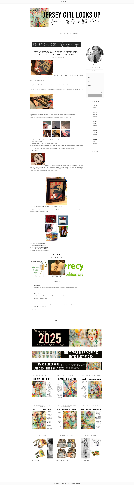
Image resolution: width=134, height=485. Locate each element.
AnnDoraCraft (45, 247)
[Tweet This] (53, 254)
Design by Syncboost (75, 483)
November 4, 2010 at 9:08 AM (40, 290)
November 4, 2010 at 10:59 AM (40, 306)
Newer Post (34, 321)
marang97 (43, 245)
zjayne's (33, 250)
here (43, 206)
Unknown (36, 285)
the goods (75, 33)
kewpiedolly (44, 249)
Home (56, 320)
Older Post (79, 321)
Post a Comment (36, 310)
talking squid (42, 243)
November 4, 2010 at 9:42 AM (40, 298)
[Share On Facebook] (55, 254)
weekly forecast (67, 33)
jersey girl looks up (66, 483)
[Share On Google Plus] (57, 254)
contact (61, 33)
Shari (35, 301)
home (57, 33)
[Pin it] (59, 254)
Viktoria (35, 293)
